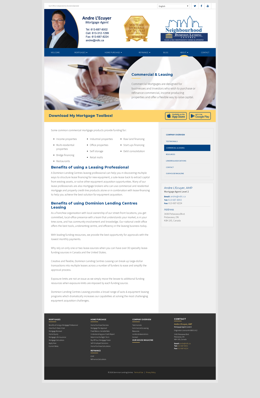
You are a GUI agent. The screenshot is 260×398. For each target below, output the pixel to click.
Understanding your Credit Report (103, 334)
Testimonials (172, 141)
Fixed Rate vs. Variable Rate (100, 331)
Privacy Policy (151, 372)
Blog (165, 52)
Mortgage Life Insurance (57, 337)
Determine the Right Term (100, 337)
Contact (205, 52)
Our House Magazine (175, 173)
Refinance (144, 52)
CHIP (92, 356)
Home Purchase (112, 52)
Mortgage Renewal (55, 331)
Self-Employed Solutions (99, 343)
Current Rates (53, 346)
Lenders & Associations (176, 161)
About (183, 52)
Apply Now (52, 343)
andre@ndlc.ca (178, 196)
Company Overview (175, 134)
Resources (170, 154)
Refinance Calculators (98, 359)
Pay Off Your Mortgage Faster (101, 340)
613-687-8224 (183, 348)
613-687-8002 (175, 199)
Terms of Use (138, 372)
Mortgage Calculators (56, 340)
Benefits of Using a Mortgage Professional (63, 325)
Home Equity (53, 334)
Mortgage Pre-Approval (99, 328)
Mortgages (80, 52)
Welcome (55, 52)
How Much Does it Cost (57, 328)
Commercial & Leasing (175, 148)
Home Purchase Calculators (100, 346)
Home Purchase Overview (100, 325)
